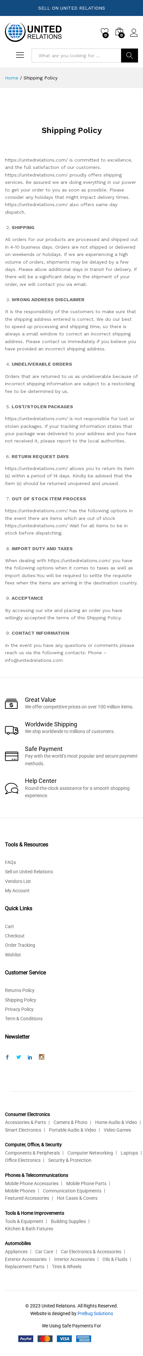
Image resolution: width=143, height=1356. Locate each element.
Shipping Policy (20, 1000)
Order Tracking (20, 945)
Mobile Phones (20, 1190)
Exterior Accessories (26, 1259)
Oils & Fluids (114, 1259)
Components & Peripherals (32, 1153)
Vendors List (18, 881)
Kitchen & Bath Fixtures (29, 1228)
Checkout (15, 935)
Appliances (16, 1251)
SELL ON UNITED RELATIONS (71, 8)
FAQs (10, 862)
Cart (9, 926)
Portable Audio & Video (72, 1130)
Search (129, 55)
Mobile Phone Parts (86, 1183)
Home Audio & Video (116, 1122)
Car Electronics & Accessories (91, 1251)
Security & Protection (69, 1160)
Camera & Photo (70, 1122)
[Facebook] (7, 1057)
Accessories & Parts (25, 1122)
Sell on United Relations (29, 871)
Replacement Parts (24, 1266)
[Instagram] (42, 1057)
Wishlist (13, 954)
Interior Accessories (74, 1259)
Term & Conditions (24, 1018)
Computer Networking (90, 1153)
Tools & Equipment (24, 1221)
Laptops (129, 1153)
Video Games (117, 1130)
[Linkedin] (30, 1057)
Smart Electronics (23, 1130)
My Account (17, 890)
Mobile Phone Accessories (32, 1183)
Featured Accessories (27, 1198)
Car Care (44, 1251)
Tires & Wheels (66, 1266)
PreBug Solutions (95, 1313)
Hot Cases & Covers (77, 1198)
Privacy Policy (19, 1009)
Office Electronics (23, 1160)
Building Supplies (68, 1221)
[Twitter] (18, 1057)
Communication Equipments (72, 1190)
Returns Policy (20, 990)
